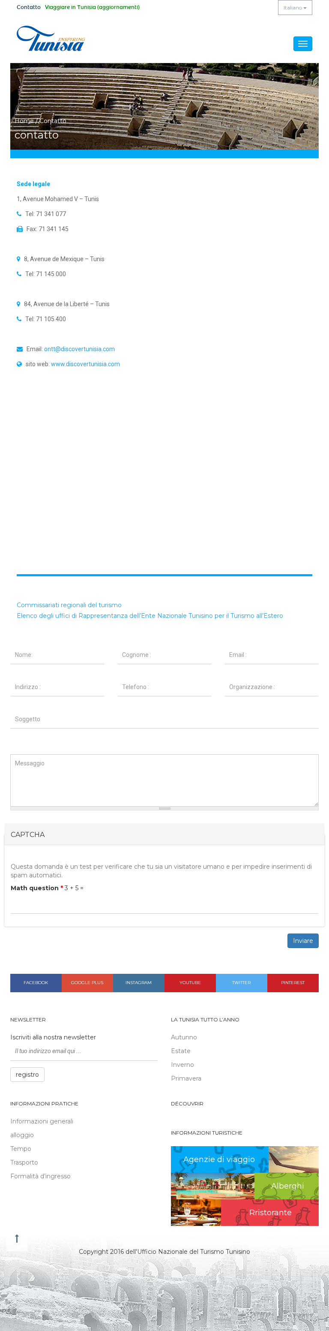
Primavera (186, 1078)
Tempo (20, 1149)
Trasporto (24, 1162)
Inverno (182, 1065)
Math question (37, 888)
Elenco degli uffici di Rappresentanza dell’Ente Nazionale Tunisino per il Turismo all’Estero (150, 616)
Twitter (241, 982)
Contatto (29, 7)
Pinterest (293, 982)
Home (24, 121)
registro (27, 1074)
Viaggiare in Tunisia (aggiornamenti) (92, 7)
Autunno (184, 1037)
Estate (181, 1051)
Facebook (36, 982)
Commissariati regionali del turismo (69, 605)
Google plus (87, 982)
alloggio (22, 1135)
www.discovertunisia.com (85, 364)
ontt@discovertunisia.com (79, 349)
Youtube (190, 982)
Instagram (139, 982)
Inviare (303, 941)
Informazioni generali (41, 1121)
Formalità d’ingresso (40, 1176)
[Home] (51, 38)
